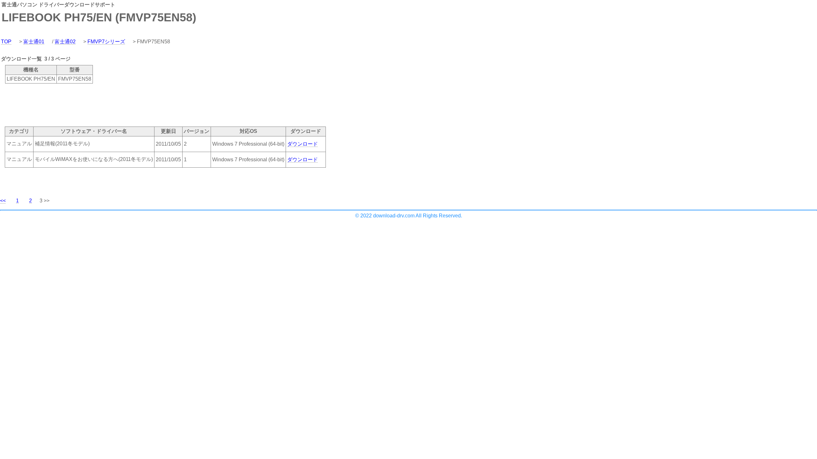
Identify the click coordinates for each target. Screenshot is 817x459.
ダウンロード (302, 144)
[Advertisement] (116, 104)
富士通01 (33, 41)
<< (3, 200)
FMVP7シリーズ (106, 41)
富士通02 (65, 41)
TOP (6, 41)
